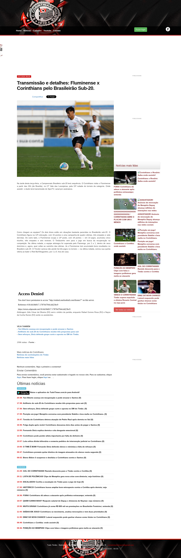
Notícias (27, 30)
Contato (57, 30)
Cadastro (37, 30)
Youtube (47, 30)
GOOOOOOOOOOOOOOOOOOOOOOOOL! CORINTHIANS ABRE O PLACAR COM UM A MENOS (125, 217)
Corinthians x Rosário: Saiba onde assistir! (148, 179)
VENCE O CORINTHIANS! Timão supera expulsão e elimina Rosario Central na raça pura (125, 299)
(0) (49, 398)
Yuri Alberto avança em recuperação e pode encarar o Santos (45, 329)
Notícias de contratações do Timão (33, 355)
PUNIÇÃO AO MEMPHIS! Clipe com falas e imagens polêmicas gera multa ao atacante (125, 272)
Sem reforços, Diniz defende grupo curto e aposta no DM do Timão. (48, 334)
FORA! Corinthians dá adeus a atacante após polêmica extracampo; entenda (124, 191)
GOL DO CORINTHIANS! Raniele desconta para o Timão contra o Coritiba (149, 269)
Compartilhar (37, 97)
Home (18, 30)
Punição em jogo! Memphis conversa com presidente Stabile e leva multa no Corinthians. (149, 245)
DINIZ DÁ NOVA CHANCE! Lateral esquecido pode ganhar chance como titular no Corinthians (149, 299)
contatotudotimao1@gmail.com (121, 545)
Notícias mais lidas (25, 357)
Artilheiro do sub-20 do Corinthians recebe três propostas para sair (48, 332)
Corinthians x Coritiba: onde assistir (124, 244)
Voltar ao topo (91, 554)
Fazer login (140, 30)
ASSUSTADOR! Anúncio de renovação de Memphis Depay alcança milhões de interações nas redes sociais (149, 219)
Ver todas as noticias (124, 310)
